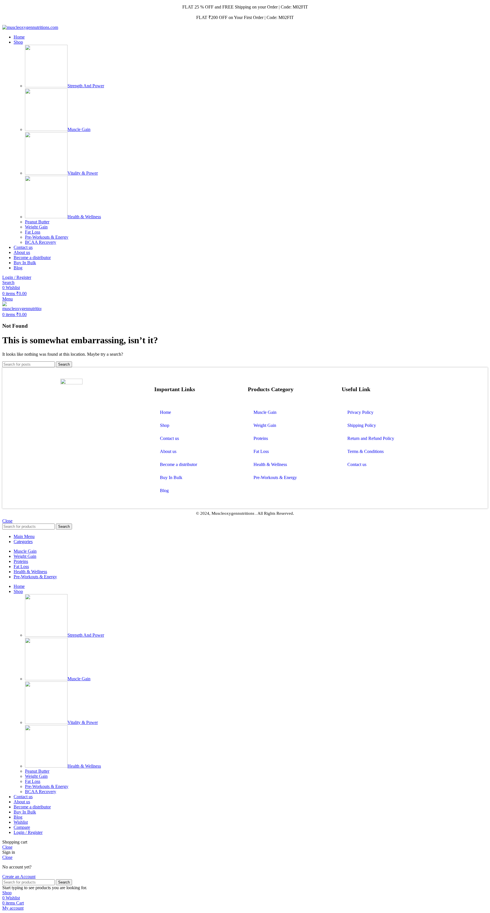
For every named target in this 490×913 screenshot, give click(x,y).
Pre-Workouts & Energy (46, 237)
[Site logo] (30, 27)
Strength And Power (85, 85)
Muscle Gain (78, 129)
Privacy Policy (360, 412)
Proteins (261, 438)
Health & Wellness (84, 216)
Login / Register (28, 832)
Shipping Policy (361, 425)
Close (7, 520)
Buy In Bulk (171, 477)
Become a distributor (178, 464)
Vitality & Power (82, 173)
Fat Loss (32, 232)
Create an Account (18, 876)
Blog (164, 490)
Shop (164, 425)
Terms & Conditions (365, 451)
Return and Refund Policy (370, 438)
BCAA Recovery (40, 242)
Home (165, 412)
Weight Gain (36, 226)
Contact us (169, 438)
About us (168, 451)
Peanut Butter (37, 221)
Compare (22, 827)
